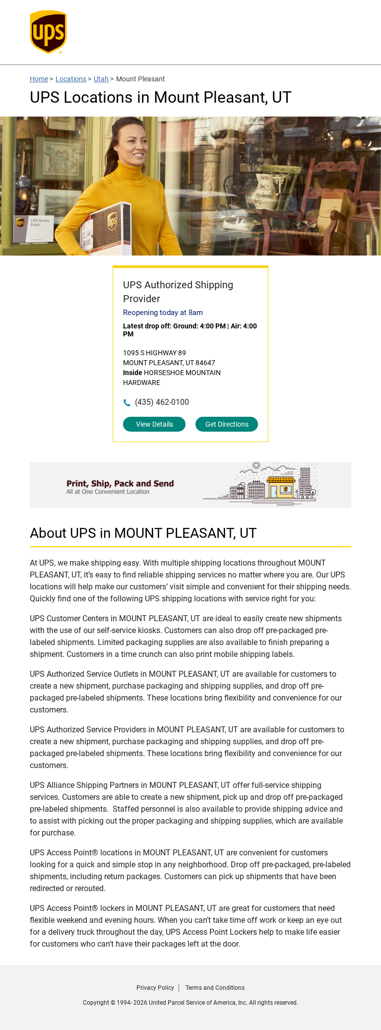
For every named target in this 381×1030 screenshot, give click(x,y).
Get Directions (227, 424)
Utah (101, 79)
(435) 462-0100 (162, 402)
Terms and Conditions (215, 987)
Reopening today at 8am (163, 312)
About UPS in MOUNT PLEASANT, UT (143, 533)
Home (39, 79)
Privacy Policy (155, 987)
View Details (154, 424)
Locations (71, 79)
